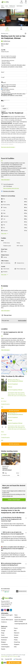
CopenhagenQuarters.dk (21, 623)
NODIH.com (18, 617)
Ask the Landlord (6, 62)
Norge (2, 632)
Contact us (4, 622)
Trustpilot (3, 83)
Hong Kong (17, 642)
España (3, 649)
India (15, 646)
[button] (5, 381)
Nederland (4, 639)
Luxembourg (4, 644)
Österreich (16, 632)
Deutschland (4, 637)
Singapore (16, 644)
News (16, 615)
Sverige (3, 630)
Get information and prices (8, 60)
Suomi (2, 635)
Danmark (3, 628)
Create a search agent (6, 615)
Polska (16, 639)
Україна (16, 637)
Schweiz (16, 635)
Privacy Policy (4, 656)
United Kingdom (5, 646)
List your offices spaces (7, 619)
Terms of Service (13, 656)
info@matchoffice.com (6, 604)
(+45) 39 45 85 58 (5, 606)
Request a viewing (6, 63)
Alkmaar (2, 7)
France (16, 628)
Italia (15, 630)
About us (3, 617)
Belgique (3, 642)
